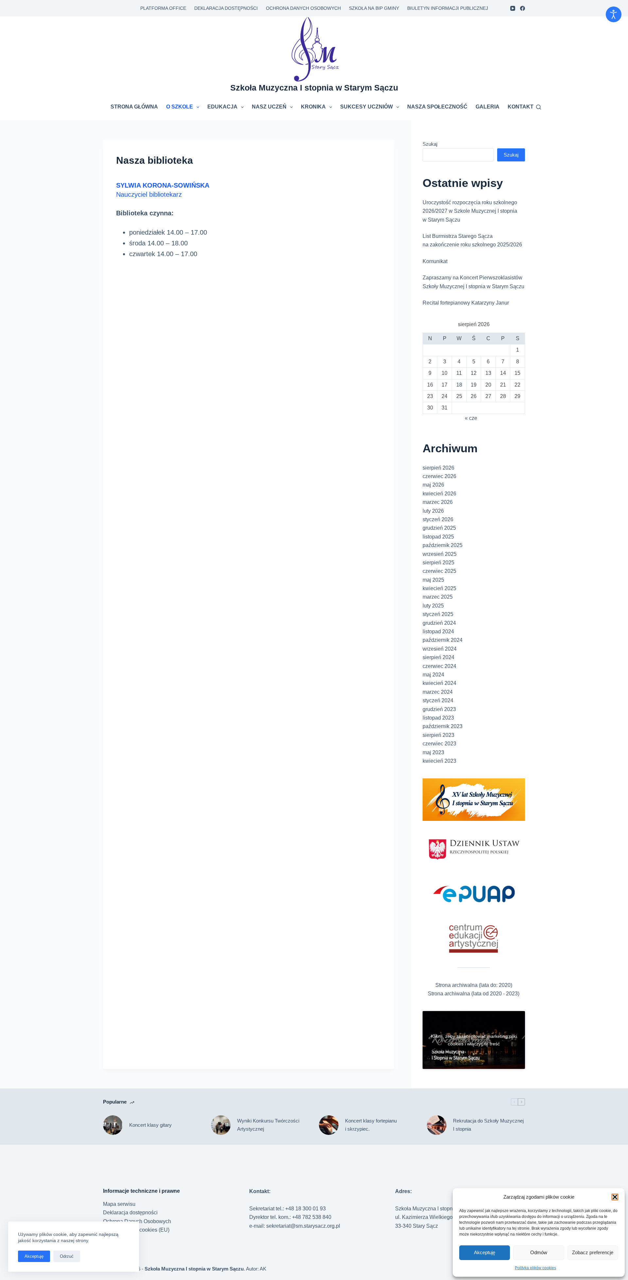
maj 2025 (433, 580)
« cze (471, 418)
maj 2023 (433, 752)
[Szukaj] (538, 107)
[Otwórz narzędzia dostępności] (613, 14)
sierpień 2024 (438, 657)
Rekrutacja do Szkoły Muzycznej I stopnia (488, 1125)
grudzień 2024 (439, 623)
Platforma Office (163, 8)
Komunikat (435, 261)
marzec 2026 (438, 502)
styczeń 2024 (438, 700)
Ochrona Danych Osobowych (303, 8)
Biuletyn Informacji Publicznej (447, 8)
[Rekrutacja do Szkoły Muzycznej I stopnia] (436, 1125)
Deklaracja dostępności (226, 8)
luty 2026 (433, 511)
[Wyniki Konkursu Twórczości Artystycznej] (221, 1125)
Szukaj (430, 144)
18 (459, 385)
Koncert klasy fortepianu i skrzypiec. (371, 1125)
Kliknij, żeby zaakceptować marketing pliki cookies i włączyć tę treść (474, 1040)
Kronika (313, 106)
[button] (615, 1197)
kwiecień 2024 (439, 683)
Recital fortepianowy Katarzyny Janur (466, 303)
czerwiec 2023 (439, 743)
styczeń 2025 (438, 614)
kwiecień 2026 (439, 493)
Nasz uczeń (269, 106)
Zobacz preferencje (592, 1252)
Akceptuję (484, 1252)
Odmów (538, 1252)
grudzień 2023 (439, 709)
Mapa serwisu (119, 1204)
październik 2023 (442, 726)
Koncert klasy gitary (150, 1125)
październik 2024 (442, 640)
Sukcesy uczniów (366, 106)
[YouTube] (512, 8)
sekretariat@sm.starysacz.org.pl (303, 1226)
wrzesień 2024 (440, 649)
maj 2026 (433, 485)
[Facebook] (522, 8)
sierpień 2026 (438, 468)
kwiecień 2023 (439, 761)
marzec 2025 (438, 597)
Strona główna (134, 106)
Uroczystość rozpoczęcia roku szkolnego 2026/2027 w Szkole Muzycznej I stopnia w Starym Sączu (470, 211)
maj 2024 (433, 674)
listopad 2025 (438, 537)
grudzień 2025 (439, 528)
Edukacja (222, 106)
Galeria (487, 106)
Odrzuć (67, 1256)
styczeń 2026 (438, 519)
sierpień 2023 (438, 735)
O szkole (179, 106)
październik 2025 (442, 545)
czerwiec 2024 (439, 666)
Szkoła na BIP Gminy (374, 8)
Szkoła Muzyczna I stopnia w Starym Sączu (314, 87)
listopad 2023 (438, 718)
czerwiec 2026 (439, 476)
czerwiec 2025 (439, 571)
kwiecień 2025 (439, 588)
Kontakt (520, 106)
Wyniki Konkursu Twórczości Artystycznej (268, 1125)
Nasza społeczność (437, 106)
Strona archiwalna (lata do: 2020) (473, 985)
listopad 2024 (438, 631)
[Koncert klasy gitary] (113, 1125)
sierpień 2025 (438, 562)
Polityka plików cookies (535, 1268)
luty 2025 (433, 605)
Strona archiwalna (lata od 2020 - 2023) (473, 993)
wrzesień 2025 (440, 554)
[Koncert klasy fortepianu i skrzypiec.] (329, 1125)
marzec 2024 (438, 692)
